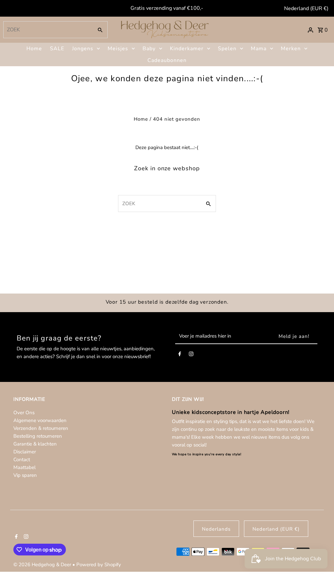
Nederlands (216, 529)
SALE (57, 48)
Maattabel (24, 467)
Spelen (227, 48)
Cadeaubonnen (167, 60)
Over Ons (24, 412)
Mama (258, 48)
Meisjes (118, 48)
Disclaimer (24, 451)
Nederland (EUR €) (306, 8)
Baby (149, 48)
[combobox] (47, 30)
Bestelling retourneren (37, 436)
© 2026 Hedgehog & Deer (42, 564)
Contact (21, 459)
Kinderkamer (187, 48)
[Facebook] (179, 355)
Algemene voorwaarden (40, 420)
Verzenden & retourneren (40, 428)
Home (34, 48)
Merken (291, 48)
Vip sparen (25, 475)
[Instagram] (191, 355)
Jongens (82, 48)
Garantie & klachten (35, 444)
